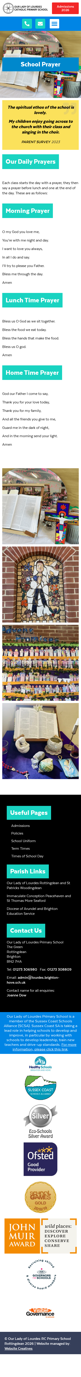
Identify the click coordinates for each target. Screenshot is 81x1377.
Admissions (20, 826)
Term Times (20, 848)
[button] (54, 23)
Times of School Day (27, 856)
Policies (17, 833)
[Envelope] (40, 24)
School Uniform (23, 841)
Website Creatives (18, 1348)
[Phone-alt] (27, 24)
